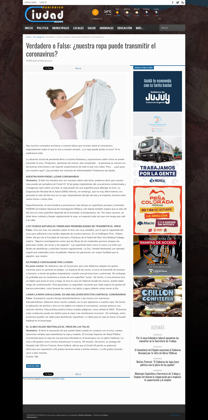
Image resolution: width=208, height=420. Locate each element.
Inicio (29, 28)
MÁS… (140, 28)
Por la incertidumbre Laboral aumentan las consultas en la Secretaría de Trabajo (157, 339)
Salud (92, 28)
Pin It (78, 68)
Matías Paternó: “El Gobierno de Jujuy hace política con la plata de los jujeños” (157, 363)
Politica (42, 28)
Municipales (60, 28)
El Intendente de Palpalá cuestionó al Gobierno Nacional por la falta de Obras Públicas (158, 351)
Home (28, 37)
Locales (78, 28)
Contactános (174, 415)
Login (62, 379)
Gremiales (107, 28)
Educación (124, 28)
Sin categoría (38, 37)
